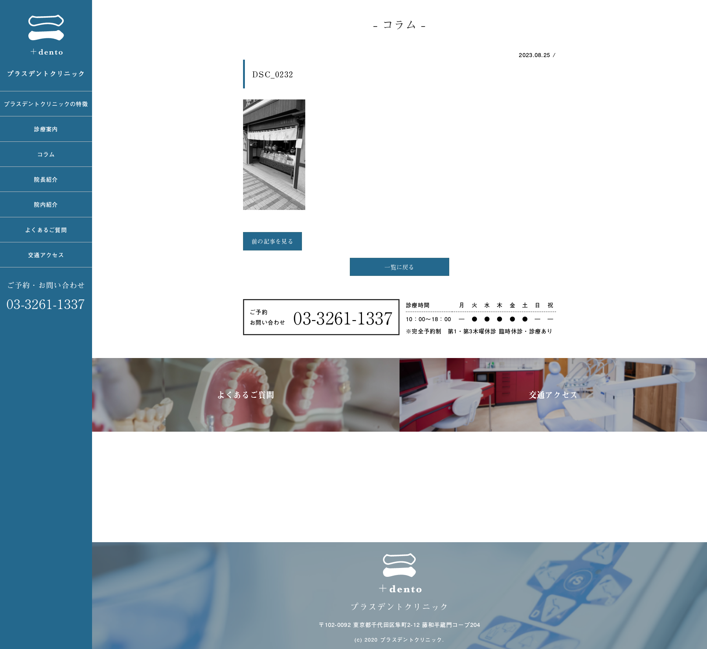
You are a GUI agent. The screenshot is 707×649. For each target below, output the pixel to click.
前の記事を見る (272, 241)
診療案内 (46, 128)
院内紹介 (46, 204)
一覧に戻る (399, 267)
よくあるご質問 (46, 229)
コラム (46, 154)
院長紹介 (46, 179)
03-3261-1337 (46, 303)
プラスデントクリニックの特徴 (46, 103)
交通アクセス (46, 254)
